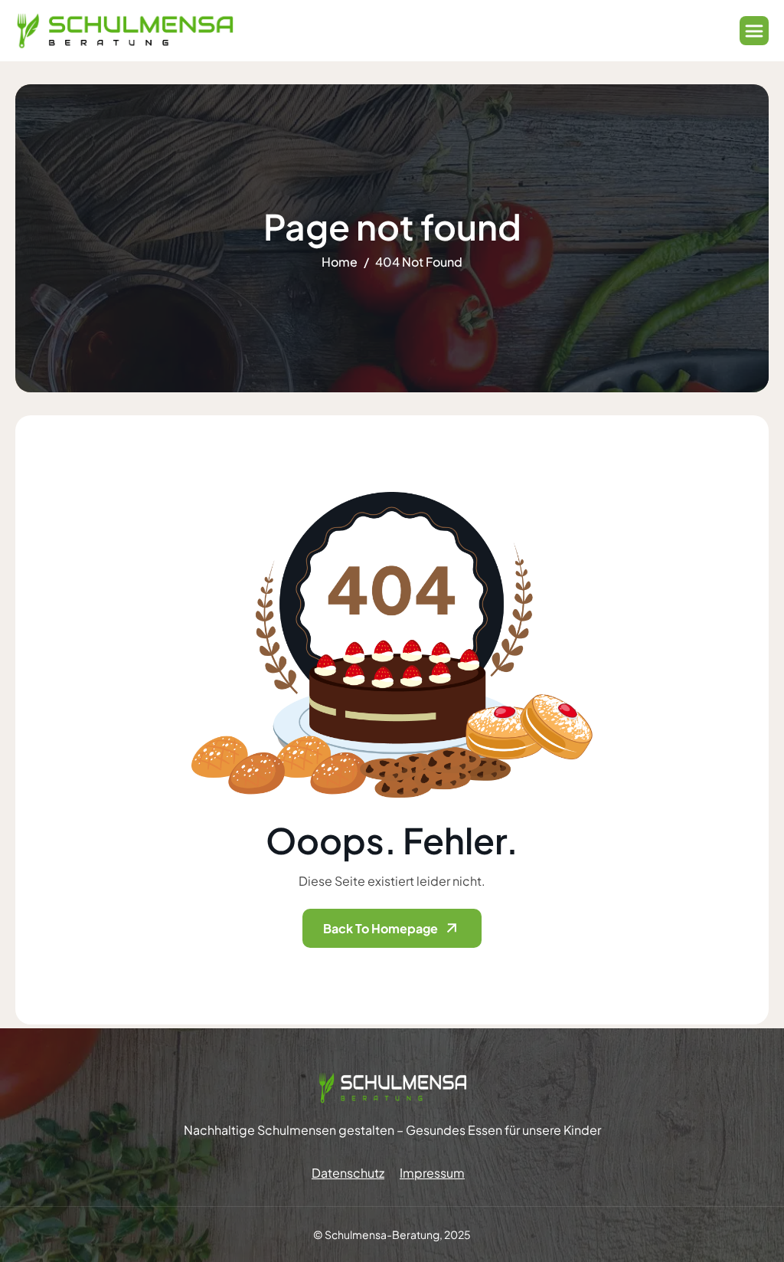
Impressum (432, 1173)
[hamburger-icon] (754, 30)
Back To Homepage (380, 928)
